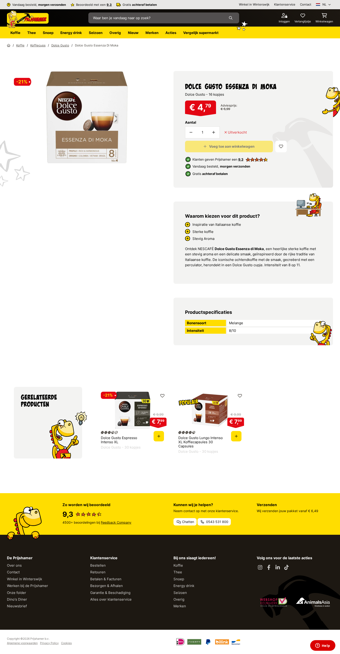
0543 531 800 (216, 522)
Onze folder (16, 592)
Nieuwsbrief (17, 606)
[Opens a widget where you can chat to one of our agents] (322, 646)
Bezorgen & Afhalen (106, 586)
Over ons (14, 565)
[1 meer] (213, 132)
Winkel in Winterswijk (254, 4)
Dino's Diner (17, 599)
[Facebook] (269, 567)
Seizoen (180, 592)
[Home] (8, 45)
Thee (177, 572)
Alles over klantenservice (111, 599)
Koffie (178, 565)
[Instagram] (260, 567)
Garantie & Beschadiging (110, 592)
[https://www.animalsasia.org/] (313, 602)
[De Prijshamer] (28, 19)
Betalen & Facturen (105, 579)
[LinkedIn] (277, 567)
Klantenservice (284, 4)
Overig (178, 599)
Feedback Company (116, 522)
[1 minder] (191, 132)
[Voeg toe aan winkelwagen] (159, 436)
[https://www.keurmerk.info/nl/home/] (274, 602)
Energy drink (183, 586)
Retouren (97, 572)
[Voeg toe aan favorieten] (281, 146)
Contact (305, 4)
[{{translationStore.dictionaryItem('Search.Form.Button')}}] (231, 17)
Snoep (178, 579)
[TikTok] (286, 567)
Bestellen (98, 565)
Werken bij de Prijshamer (27, 586)
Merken (179, 606)
